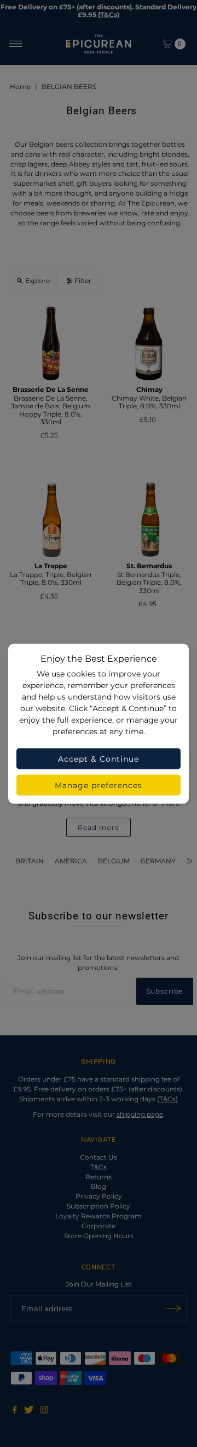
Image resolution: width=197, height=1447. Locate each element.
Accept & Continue (98, 758)
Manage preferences (99, 785)
